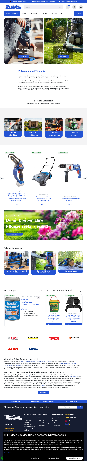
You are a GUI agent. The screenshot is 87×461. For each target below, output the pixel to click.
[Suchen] (60, 7)
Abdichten (13, 135)
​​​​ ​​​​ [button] (80, 407)
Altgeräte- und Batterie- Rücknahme (28, 430)
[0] (68, 7)
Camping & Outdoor (64, 363)
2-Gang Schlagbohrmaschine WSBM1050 (70, 199)
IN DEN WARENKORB (54, 324)
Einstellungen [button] (35, 458)
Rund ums (12, 132)
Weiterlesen (43, 392)
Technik (50, 362)
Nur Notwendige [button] (53, 458)
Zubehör (74, 135)
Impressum (41, 425)
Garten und (33, 132)
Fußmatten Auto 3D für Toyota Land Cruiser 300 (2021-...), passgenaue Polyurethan (73, 317)
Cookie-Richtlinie (8, 452)
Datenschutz (41, 420)
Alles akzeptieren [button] (74, 458)
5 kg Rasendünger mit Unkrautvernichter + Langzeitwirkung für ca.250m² (54, 317)
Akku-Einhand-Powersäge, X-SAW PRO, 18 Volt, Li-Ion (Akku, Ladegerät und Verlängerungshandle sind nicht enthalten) (17, 196)
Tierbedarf (18, 365)
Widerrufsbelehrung (43, 423)
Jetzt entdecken (13, 234)
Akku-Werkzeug (74, 376)
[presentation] (2, 178)
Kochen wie (54, 132)
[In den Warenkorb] (38, 297)
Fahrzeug (73, 363)
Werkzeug (24, 362)
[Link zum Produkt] (13, 124)
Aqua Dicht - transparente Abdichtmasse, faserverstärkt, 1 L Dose (30, 301)
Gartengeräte (31, 362)
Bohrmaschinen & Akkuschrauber (43, 272)
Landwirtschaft (8, 365)
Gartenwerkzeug (71, 271)
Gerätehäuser (33, 135)
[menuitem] (12, 13)
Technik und (74, 132)
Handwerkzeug (25, 375)
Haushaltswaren (40, 362)
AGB (39, 418)
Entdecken (24, 56)
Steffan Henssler (54, 135)
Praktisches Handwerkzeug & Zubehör (16, 272)
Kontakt (26, 418)
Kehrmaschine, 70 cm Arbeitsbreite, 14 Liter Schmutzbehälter (43, 198)
